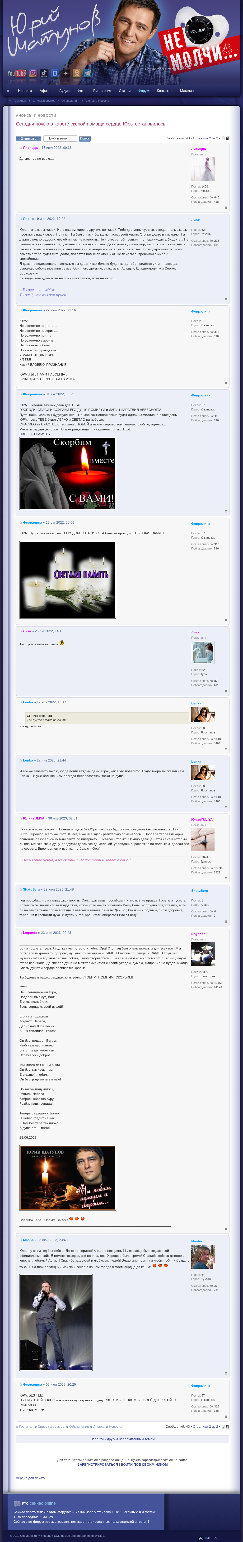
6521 (217, 872)
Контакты (164, 91)
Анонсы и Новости (97, 100)
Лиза (27, 631)
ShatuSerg (31, 889)
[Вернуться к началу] (226, 207)
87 (216, 681)
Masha (28, 1240)
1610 (217, 739)
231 (216, 1290)
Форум (143, 91)
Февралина (32, 310)
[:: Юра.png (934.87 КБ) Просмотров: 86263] (56, 1370)
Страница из (205, 138)
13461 (218, 983)
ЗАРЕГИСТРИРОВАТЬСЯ (98, 1464)
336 (216, 336)
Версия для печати (31, 1478)
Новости (25, 91)
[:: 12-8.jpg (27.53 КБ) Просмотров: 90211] (67, 617)
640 (216, 197)
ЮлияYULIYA (33, 818)
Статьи (125, 91)
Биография (102, 91)
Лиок (27, 219)
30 (216, 1285)
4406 (217, 743)
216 (216, 240)
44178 (218, 987)
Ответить (29, 138)
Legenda (30, 933)
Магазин (187, 91)
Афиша (45, 91)
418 (216, 201)
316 (216, 332)
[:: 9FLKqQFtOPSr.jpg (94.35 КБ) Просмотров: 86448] (67, 1209)
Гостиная (20, 100)
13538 (218, 868)
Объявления (70, 100)
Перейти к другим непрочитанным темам (122, 1439)
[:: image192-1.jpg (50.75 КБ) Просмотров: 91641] (67, 509)
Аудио (64, 91)
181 (216, 245)
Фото (81, 91)
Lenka (28, 702)
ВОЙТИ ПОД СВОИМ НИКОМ (144, 1464)
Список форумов (43, 100)
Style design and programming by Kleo (79, 1535)
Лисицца (30, 147)
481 (216, 685)
